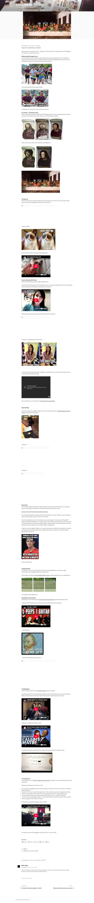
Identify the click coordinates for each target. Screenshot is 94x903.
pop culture (34, 850)
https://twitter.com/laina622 (47, 401)
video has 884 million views (42, 575)
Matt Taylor (25, 865)
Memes (25, 849)
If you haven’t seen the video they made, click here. (35, 511)
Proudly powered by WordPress (22, 899)
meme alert (26, 850)
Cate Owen (24, 4)
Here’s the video (41, 690)
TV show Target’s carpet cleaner (41, 780)
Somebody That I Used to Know (47, 599)
